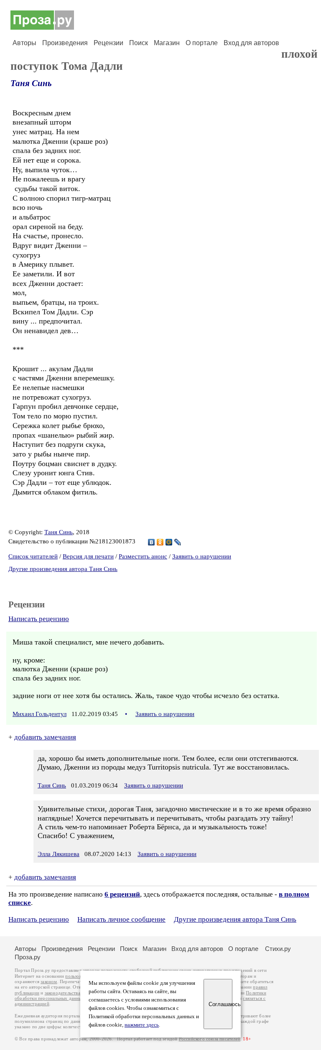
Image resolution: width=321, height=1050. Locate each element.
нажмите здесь (142, 1025)
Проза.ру (28, 957)
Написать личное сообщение (121, 919)
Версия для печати (88, 556)
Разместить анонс (143, 556)
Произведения (65, 42)
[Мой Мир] (169, 542)
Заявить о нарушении (201, 556)
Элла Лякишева (58, 854)
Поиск (138, 42)
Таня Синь (31, 83)
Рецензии (108, 42)
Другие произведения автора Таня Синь (62, 569)
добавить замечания (45, 737)
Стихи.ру (278, 948)
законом (49, 981)
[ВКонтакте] (151, 542)
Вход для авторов (251, 42)
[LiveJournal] (177, 542)
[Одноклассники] (160, 542)
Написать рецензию (38, 619)
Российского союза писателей (209, 1039)
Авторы (24, 42)
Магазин (167, 42)
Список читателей (33, 556)
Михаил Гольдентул (39, 714)
